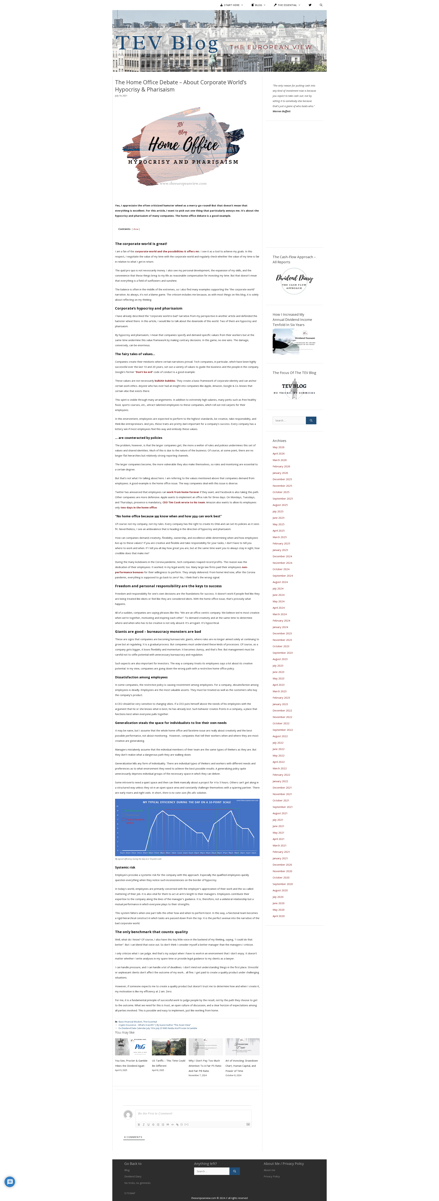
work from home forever (183, 492)
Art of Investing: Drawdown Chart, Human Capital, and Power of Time (242, 1066)
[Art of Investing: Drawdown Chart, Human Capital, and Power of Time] (243, 1053)
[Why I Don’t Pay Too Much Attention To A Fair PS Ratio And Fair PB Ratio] (206, 1053)
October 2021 (281, 800)
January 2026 (280, 473)
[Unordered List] (163, 1125)
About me (269, 1170)
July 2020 (278, 896)
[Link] (177, 1125)
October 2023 (281, 646)
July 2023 (278, 665)
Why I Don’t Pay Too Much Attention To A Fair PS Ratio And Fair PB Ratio (205, 1066)
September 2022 (283, 729)
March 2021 (280, 845)
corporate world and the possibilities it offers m (166, 251)
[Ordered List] (158, 1125)
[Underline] (148, 1125)
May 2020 (278, 909)
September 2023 (283, 652)
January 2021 (280, 858)
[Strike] (153, 1125)
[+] (186, 1124)
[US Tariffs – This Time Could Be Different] (169, 1053)
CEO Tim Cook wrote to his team (183, 502)
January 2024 (280, 627)
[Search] (311, 420)
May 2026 (278, 447)
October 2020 (281, 877)
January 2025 (280, 550)
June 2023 (278, 672)
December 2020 (282, 864)
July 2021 (278, 819)
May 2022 (278, 755)
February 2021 (281, 851)
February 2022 (281, 774)
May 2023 (278, 678)
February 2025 (281, 543)
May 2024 (278, 601)
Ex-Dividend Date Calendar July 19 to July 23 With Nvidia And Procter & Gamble (158, 1028)
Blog (127, 1170)
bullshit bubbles (165, 380)
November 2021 (282, 794)
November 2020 (282, 871)
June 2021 (278, 826)
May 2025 (278, 524)
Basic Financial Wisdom (130, 1021)
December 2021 (282, 787)
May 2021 (278, 832)
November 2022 (282, 717)
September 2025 (283, 498)
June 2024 (278, 594)
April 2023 (279, 684)
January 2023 (280, 704)
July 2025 (278, 511)
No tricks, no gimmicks (137, 1183)
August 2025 (280, 505)
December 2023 (282, 633)
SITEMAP (129, 1193)
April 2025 (279, 530)
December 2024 (282, 556)
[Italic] (143, 1125)
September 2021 (283, 807)
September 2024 (283, 575)
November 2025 (282, 485)
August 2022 (280, 736)
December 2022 (282, 710)
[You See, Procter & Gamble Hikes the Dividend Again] (132, 1053)
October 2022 (281, 723)
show (135, 229)
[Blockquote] (167, 1125)
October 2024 (281, 569)
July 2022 (278, 742)
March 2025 (280, 537)
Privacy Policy (272, 1176)
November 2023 (282, 640)
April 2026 (279, 453)
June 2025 (278, 517)
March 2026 (280, 460)
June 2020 (278, 903)
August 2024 (280, 582)
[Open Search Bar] (321, 5)
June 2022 (278, 749)
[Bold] (139, 1125)
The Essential (150, 1021)
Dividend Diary (132, 1176)
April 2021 (279, 839)
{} (182, 1124)
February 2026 (281, 466)
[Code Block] (172, 1125)
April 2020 (279, 916)
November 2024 (282, 562)
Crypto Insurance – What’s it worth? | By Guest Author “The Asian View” (155, 1024)
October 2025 (281, 492)
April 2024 (279, 607)
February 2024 (281, 620)
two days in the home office (139, 507)
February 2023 (281, 697)
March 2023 (280, 691)
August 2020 (280, 890)
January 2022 (280, 781)
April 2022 (279, 761)
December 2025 (282, 479)
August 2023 (280, 659)
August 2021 (280, 813)
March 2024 (280, 614)
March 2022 (280, 768)
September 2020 (283, 884)
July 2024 (278, 588)
